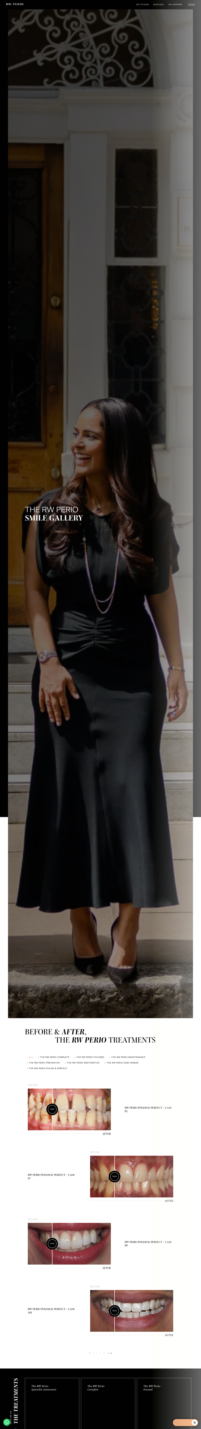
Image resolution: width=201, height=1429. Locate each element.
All (31, 1057)
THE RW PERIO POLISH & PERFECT (48, 1068)
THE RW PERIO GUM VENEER (123, 1063)
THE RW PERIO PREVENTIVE (44, 1063)
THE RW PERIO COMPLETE (54, 1057)
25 (104, 1353)
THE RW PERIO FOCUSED (90, 1057)
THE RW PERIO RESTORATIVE (83, 1063)
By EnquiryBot (184, 1422)
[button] (6, 1422)
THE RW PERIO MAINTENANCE (128, 1057)
